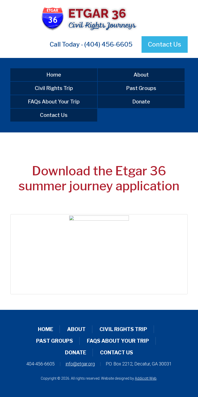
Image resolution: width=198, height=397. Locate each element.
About (141, 75)
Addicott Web (145, 378)
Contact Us (164, 44)
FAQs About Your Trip (54, 102)
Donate (141, 102)
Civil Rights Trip (54, 88)
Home (53, 75)
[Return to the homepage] (99, 18)
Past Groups (141, 88)
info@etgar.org (80, 363)
